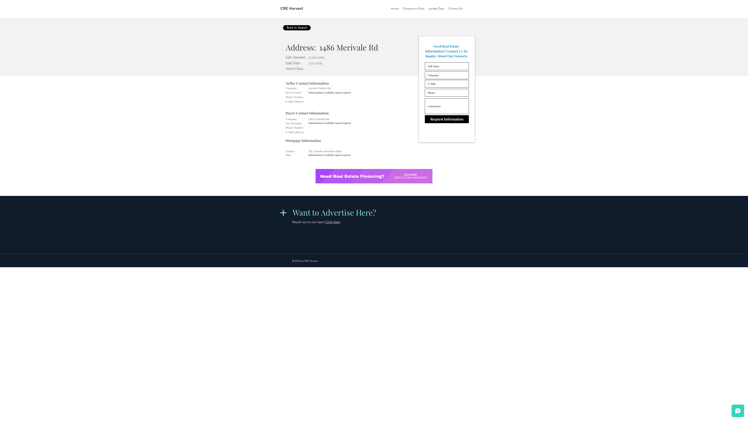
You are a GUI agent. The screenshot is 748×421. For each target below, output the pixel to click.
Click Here (332, 222)
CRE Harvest (291, 8)
